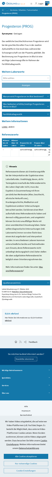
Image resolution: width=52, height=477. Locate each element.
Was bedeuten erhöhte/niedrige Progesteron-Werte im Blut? (24, 105)
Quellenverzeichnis (12, 282)
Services (5, 385)
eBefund (8, 320)
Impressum (26, 411)
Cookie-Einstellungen (26, 470)
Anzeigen (26, 85)
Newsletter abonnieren (25, 359)
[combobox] (26, 78)
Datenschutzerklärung (29, 448)
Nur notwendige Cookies (26, 463)
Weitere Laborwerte (13, 71)
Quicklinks (6, 378)
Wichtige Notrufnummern (12, 370)
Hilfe (26, 406)
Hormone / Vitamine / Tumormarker (24, 10)
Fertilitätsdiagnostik (12, 114)
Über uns (5, 393)
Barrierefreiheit (26, 415)
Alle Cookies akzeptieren (26, 456)
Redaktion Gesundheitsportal (22, 292)
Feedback (33, 342)
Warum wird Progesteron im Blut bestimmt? (23, 96)
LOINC (5, 127)
